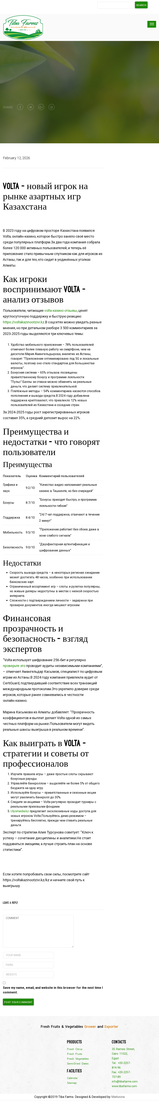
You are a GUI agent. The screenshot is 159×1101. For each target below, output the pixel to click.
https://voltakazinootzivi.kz (23, 322)
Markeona (118, 1097)
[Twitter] (31, 107)
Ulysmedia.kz (20, 811)
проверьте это (14, 666)
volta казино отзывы (60, 310)
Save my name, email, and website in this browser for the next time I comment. (53, 990)
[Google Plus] (41, 107)
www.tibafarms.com (124, 1086)
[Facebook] (20, 107)
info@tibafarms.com (124, 1081)
